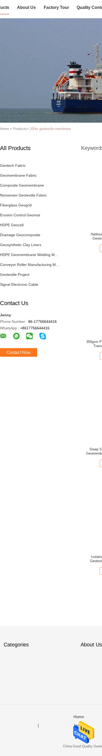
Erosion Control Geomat (20, 215)
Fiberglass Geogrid (16, 205)
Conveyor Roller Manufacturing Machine (29, 265)
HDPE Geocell (12, 225)
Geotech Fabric (13, 165)
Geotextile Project (14, 274)
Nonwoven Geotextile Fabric (23, 195)
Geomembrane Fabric (18, 175)
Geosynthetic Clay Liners (20, 245)
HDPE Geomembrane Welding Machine (29, 255)
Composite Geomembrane (22, 185)
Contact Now (19, 352)
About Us (26, 7)
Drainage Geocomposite (20, 235)
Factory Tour (56, 7)
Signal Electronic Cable (19, 284)
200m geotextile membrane (50, 129)
